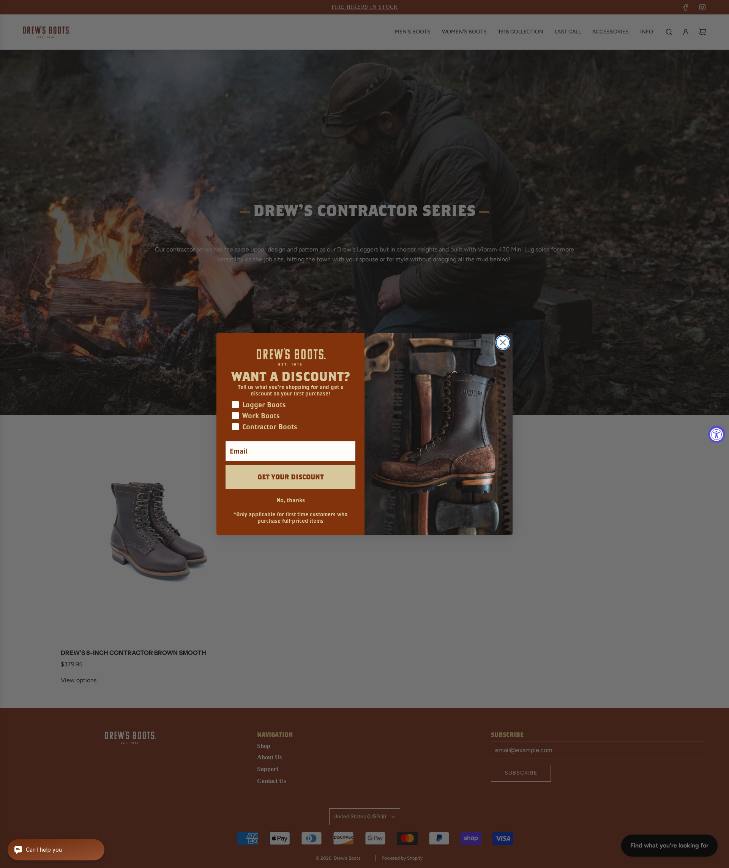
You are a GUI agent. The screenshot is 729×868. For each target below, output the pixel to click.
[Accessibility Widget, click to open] (716, 434)
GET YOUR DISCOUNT (290, 477)
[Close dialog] (503, 342)
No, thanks (290, 499)
